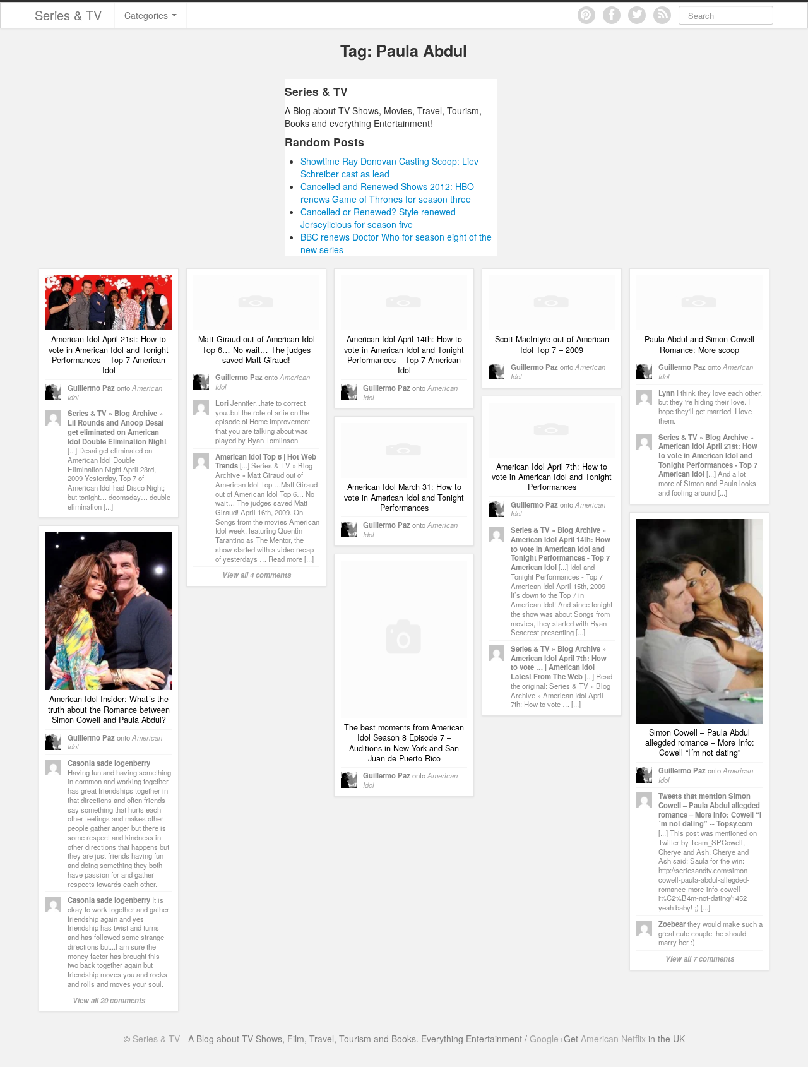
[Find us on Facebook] (612, 15)
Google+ (547, 1038)
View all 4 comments (256, 574)
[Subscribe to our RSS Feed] (662, 15)
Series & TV (68, 15)
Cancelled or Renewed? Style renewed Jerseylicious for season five (378, 217)
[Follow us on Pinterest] (586, 15)
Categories (147, 15)
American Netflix (613, 1038)
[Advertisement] (166, 167)
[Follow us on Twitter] (637, 15)
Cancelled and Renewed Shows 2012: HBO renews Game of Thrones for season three (387, 192)
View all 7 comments (699, 958)
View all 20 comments (109, 1000)
